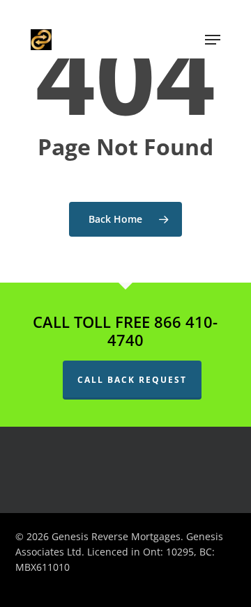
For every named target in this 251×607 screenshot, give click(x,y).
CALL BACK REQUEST (132, 380)
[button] (212, 40)
